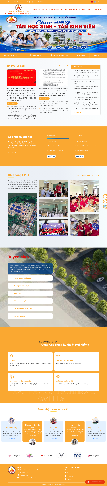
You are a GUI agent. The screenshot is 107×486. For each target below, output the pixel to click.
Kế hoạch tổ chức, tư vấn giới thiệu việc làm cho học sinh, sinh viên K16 (86, 109)
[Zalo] (105, 206)
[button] (100, 455)
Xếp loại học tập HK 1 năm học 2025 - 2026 (86, 82)
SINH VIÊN (91, 9)
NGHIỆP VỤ (98, 9)
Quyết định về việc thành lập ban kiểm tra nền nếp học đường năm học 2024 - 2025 (86, 104)
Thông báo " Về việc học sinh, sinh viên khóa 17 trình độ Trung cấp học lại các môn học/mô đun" (86, 77)
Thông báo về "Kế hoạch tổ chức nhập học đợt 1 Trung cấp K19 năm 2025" (86, 87)
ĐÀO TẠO (44, 9)
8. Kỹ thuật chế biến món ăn (55, 150)
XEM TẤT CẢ (61, 65)
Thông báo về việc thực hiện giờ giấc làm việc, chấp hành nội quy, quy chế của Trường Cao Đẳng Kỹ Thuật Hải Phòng (86, 93)
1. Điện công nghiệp (52, 141)
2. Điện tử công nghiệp (82, 150)
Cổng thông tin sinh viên (14, 55)
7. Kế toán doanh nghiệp (54, 145)
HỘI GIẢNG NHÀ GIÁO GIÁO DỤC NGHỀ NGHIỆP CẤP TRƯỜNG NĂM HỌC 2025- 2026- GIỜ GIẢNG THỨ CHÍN (54, 110)
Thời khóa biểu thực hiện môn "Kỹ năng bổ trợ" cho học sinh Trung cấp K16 (86, 98)
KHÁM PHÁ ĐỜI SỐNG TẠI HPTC (87, 175)
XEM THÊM (76, 112)
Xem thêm (12, 438)
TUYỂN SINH (82, 9)
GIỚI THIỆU (36, 9)
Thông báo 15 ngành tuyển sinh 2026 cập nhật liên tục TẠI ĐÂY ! (25, 2)
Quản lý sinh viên (37, 55)
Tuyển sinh (82, 55)
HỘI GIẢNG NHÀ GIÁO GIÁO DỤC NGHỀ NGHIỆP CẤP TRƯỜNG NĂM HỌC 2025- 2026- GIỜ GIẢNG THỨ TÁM (54, 103)
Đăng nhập (99, 55)
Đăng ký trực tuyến (96, 482)
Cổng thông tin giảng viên (60, 55)
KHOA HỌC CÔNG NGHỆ (56, 9)
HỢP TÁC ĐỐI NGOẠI (71, 9)
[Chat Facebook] (105, 196)
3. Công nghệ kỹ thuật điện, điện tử (85, 145)
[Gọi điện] (105, 201)
